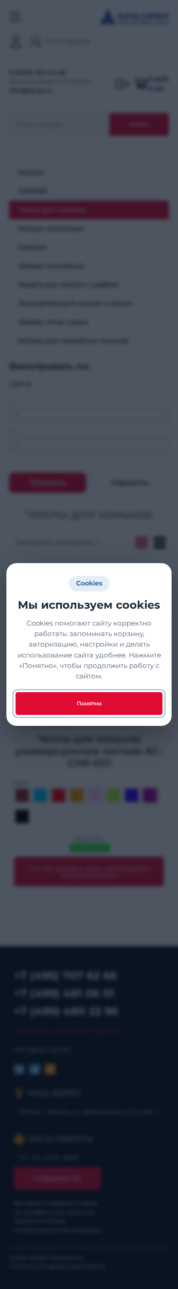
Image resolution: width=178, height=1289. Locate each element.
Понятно (89, 703)
